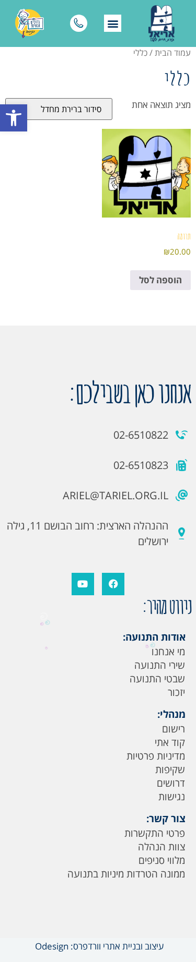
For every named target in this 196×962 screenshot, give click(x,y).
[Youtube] (83, 584)
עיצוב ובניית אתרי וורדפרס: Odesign (98, 946)
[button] (13, 117)
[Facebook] (113, 584)
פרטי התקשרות (154, 833)
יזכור (176, 692)
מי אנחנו (168, 651)
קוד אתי (170, 742)
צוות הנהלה (161, 846)
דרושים (171, 783)
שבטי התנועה (157, 679)
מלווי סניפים (162, 860)
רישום (173, 729)
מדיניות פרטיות (155, 756)
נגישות (171, 796)
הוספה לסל (160, 280)
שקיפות (170, 769)
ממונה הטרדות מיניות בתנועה (126, 874)
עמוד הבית (173, 52)
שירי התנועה (159, 665)
